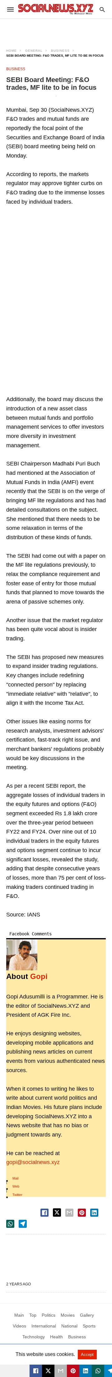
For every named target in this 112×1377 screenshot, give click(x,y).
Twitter (17, 1195)
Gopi (39, 976)
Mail (15, 1178)
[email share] (69, 1213)
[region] (56, 29)
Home (11, 50)
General (34, 50)
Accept (87, 1354)
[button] (21, 954)
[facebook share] (44, 1213)
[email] (60, 1371)
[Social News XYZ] (56, 9)
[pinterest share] (82, 1213)
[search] (102, 9)
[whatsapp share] (10, 1224)
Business (60, 50)
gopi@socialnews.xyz (33, 1162)
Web (15, 1186)
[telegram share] (23, 1224)
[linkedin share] (94, 1213)
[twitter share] (57, 1212)
